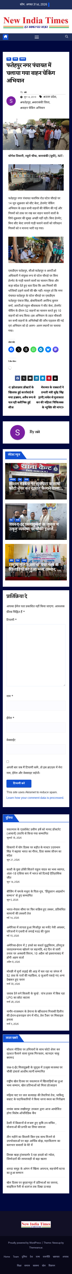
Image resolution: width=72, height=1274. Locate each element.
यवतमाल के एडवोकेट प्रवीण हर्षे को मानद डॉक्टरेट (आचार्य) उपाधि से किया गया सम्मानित (34, 832)
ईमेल (10, 718)
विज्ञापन (52, 1265)
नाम (9, 696)
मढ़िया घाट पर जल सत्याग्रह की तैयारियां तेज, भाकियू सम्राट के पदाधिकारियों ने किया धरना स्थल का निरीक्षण (36, 1098)
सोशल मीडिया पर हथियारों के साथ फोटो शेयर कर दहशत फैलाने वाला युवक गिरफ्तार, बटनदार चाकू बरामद (35, 489)
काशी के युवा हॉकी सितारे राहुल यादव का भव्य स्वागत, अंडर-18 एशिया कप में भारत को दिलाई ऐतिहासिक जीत (36, 874)
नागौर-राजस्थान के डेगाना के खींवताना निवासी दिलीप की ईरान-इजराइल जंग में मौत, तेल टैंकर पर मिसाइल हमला (35, 1016)
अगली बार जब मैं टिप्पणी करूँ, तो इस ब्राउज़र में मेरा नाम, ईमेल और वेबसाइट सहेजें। (34, 770)
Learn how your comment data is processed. (35, 798)
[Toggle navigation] (37, 37)
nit (25, 92)
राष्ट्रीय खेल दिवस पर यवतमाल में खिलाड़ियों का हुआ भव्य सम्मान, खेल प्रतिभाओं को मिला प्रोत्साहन (36, 570)
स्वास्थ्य (36, 1265)
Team (16, 1256)
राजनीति (46, 1256)
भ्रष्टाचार (56, 1256)
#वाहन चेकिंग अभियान (32, 108)
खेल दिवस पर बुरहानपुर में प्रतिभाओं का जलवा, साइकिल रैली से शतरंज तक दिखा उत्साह (32, 1185)
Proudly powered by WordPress (25, 1243)
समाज (22, 59)
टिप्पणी (11, 620)
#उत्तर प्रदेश (49, 97)
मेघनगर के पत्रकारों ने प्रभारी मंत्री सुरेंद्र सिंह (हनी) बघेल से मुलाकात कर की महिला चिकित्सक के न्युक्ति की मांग (50, 397)
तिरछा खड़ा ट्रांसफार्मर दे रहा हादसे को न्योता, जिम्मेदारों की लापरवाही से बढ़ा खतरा (31, 1157)
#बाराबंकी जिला (40, 103)
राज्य (15, 59)
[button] (66, 37)
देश (9, 59)
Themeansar (35, 1247)
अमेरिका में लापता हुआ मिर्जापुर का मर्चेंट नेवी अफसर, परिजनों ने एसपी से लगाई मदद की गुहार (36, 930)
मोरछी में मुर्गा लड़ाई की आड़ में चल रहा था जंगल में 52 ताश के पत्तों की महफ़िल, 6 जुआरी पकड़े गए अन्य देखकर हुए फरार (35, 976)
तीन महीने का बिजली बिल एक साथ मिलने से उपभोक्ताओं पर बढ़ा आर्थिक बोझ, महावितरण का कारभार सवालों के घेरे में (33, 1141)
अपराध (12, 479)
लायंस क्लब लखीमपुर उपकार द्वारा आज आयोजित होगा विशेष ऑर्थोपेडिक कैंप (34, 1111)
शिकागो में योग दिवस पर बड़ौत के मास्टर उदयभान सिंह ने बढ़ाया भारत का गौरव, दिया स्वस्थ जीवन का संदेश (34, 852)
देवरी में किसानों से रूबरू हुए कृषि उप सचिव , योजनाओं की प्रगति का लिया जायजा (31, 1125)
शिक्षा (19, 1265)
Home (7, 1256)
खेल (11, 560)
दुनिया (24, 1256)
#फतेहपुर (25, 103)
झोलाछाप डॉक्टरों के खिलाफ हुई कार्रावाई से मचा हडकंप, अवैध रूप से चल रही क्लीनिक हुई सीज (21, 397)
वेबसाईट (11, 740)
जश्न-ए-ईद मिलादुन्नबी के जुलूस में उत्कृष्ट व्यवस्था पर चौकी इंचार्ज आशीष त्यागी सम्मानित (34, 530)
